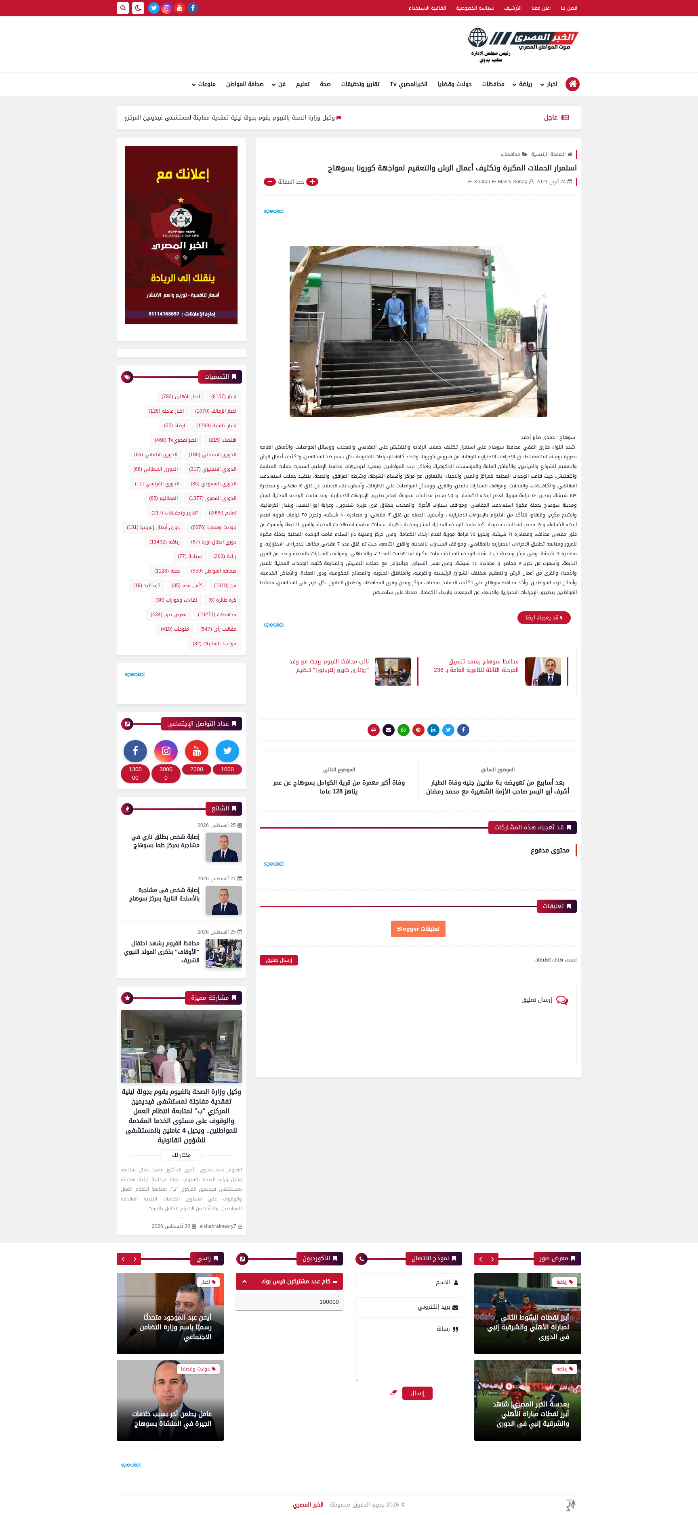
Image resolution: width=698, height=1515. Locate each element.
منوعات (207, 84)
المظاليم (163, 498)
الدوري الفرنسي (157, 483)
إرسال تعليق (279, 960)
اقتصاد (222, 440)
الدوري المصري (212, 498)
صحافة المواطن (245, 84)
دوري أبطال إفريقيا (153, 527)
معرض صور (169, 614)
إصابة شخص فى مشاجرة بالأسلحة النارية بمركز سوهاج (164, 894)
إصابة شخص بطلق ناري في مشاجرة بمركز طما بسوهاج (165, 841)
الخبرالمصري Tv (408, 84)
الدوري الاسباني (212, 454)
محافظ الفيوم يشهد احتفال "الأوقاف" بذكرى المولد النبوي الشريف (162, 952)
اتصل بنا (569, 8)
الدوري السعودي (213, 483)
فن (282, 84)
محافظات (493, 84)
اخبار (552, 84)
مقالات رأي (218, 629)
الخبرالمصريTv (176, 440)
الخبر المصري (308, 1504)
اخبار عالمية (216, 425)
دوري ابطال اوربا (213, 541)
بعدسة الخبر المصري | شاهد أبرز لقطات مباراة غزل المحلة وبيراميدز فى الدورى (530, 1414)
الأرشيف (512, 8)
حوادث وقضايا (455, 84)
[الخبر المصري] (520, 44)
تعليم (302, 84)
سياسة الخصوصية (475, 8)
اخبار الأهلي (181, 396)
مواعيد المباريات (214, 643)
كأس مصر (187, 585)
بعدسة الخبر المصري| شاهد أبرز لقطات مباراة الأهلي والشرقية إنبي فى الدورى (531, 1327)
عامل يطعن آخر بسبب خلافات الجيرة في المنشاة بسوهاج (172, 1332)
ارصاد (174, 425)
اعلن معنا (541, 8)
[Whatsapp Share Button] (403, 730)
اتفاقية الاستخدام (427, 8)
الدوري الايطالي (155, 469)
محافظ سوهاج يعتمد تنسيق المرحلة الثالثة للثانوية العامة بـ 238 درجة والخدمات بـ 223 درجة (476, 665)
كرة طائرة (222, 600)
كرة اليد (146, 585)
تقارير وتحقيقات (360, 84)
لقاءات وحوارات (176, 600)
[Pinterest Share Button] (433, 730)
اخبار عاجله (166, 411)
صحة (325, 84)
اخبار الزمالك (215, 411)
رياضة (525, 84)
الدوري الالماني (155, 454)
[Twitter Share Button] (448, 730)
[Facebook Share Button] (463, 730)
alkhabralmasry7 (218, 1226)
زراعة (224, 556)
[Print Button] (374, 730)
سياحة (190, 556)
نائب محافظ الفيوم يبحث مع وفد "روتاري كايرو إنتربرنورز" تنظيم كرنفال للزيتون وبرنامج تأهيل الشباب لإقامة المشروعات (329, 665)
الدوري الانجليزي (212, 469)
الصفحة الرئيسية (548, 154)
